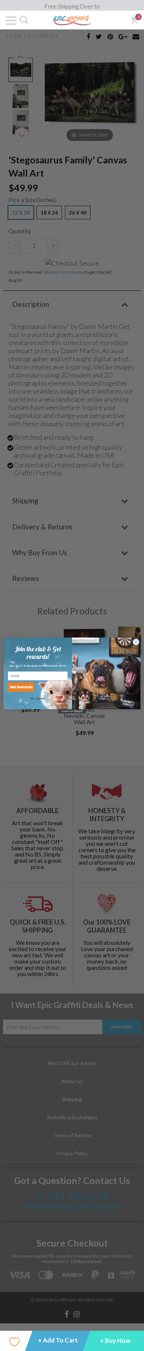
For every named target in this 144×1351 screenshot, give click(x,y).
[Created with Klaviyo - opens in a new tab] (72, 711)
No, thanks (37, 698)
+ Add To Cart (58, 1340)
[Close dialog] (136, 642)
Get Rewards (21, 687)
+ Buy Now (115, 1340)
